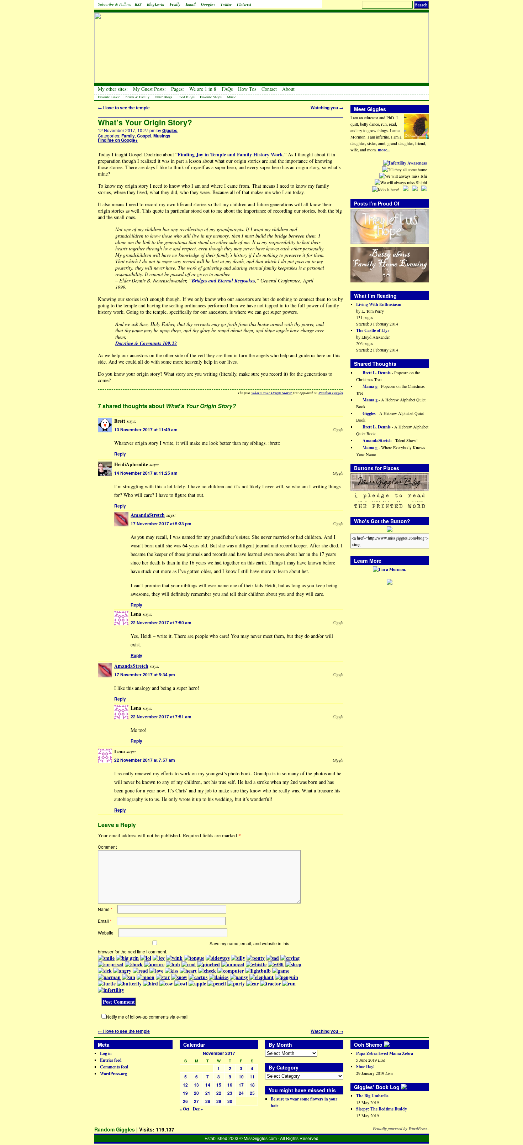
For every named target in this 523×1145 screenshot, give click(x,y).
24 (241, 1093)
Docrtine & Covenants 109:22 (146, 343)
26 (185, 1101)
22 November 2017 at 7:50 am (161, 622)
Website (105, 933)
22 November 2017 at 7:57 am (144, 760)
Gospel (144, 135)
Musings (161, 135)
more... (384, 150)
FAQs (227, 89)
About (288, 89)
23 (229, 1093)
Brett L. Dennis (376, 373)
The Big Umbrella (372, 1096)
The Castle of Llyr (372, 330)
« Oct (184, 1109)
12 (185, 1085)
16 (229, 1085)
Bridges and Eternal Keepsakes (223, 280)
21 (207, 1093)
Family (128, 135)
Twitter (226, 4)
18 (252, 1085)
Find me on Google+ (118, 140)
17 (241, 1085)
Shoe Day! (365, 1066)
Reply (120, 454)
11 (252, 1076)
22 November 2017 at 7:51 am (161, 716)
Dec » (198, 1109)
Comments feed (114, 1067)
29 (218, 1101)
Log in (106, 1053)
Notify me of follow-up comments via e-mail (147, 1017)
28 (207, 1101)
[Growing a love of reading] (409, 1087)
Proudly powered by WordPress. (401, 1128)
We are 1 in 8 (202, 89)
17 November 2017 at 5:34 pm (144, 674)
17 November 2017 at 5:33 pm (161, 523)
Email (191, 4)
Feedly (175, 4)
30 (229, 1101)
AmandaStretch (148, 515)
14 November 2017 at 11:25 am (146, 473)
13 (196, 1085)
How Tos (247, 89)
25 (252, 1093)
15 (218, 1085)
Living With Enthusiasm (378, 304)
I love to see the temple (124, 107)
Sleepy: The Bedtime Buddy (381, 1109)
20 (196, 1093)
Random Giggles (330, 392)
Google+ (208, 4)
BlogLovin (155, 4)
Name (105, 909)
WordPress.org (113, 1074)
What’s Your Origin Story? (145, 122)
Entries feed (111, 1060)
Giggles (170, 130)
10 (241, 1076)
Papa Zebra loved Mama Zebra (384, 1053)
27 (196, 1101)
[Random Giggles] (261, 43)
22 (218, 1093)
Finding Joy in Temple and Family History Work (230, 154)
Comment (107, 847)
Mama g (369, 386)
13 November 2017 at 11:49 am (146, 429)
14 (207, 1085)
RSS (138, 4)
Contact (269, 89)
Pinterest (244, 4)
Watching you (327, 107)
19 (185, 1093)
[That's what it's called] (392, 1044)
